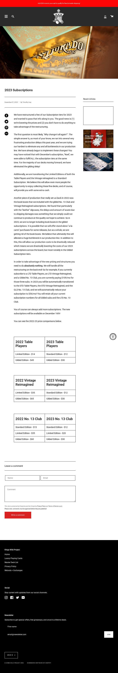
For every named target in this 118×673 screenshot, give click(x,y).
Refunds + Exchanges (13, 570)
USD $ (10, 655)
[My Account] (105, 16)
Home (7, 554)
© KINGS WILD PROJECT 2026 (14, 663)
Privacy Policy (41, 506)
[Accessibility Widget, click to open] (113, 336)
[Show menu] (6, 16)
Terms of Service (53, 506)
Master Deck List (11, 562)
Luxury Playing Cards (13, 558)
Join (108, 634)
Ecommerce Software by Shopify (39, 663)
